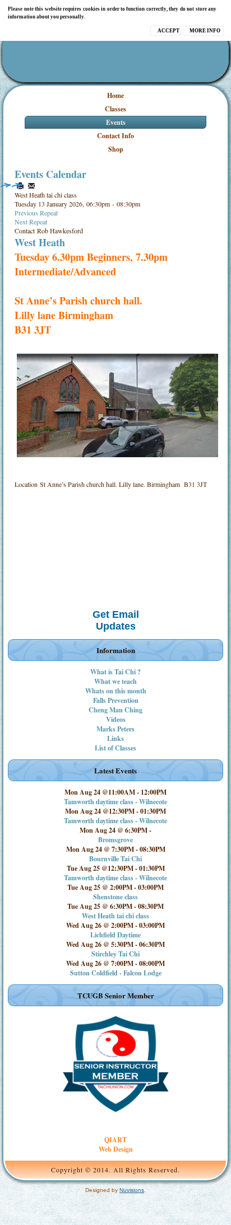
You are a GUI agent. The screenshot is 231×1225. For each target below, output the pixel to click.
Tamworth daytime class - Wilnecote (115, 801)
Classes (115, 109)
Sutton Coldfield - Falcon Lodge (115, 973)
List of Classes (115, 748)
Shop (115, 149)
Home (115, 95)
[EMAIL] (31, 185)
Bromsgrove (115, 839)
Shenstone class (115, 897)
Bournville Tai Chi (115, 858)
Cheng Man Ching (115, 710)
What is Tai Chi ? (115, 672)
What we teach (115, 681)
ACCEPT (168, 31)
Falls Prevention (115, 700)
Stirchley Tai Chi (115, 954)
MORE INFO (205, 31)
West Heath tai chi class (115, 916)
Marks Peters (115, 729)
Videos (116, 719)
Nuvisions (131, 1190)
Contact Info (115, 135)
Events (116, 122)
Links (115, 738)
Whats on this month (115, 691)
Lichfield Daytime (115, 935)
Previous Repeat (36, 212)
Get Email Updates (116, 620)
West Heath (40, 242)
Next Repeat (31, 221)
